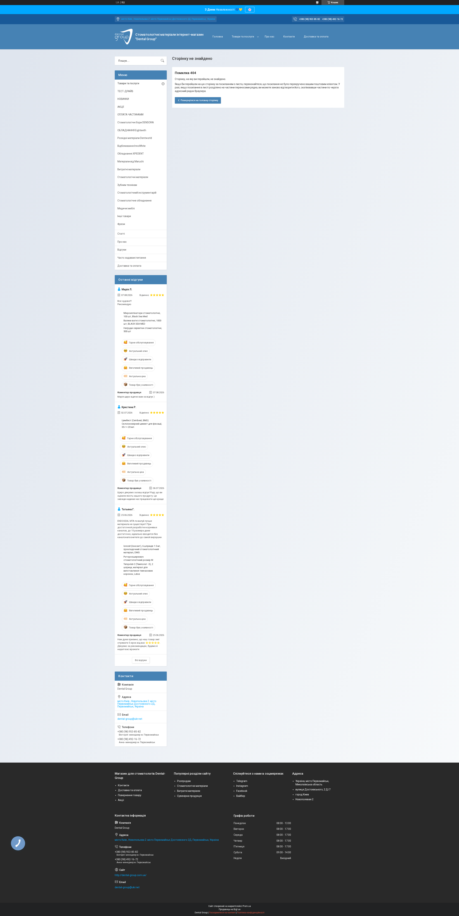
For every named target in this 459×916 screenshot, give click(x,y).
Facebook (241, 790)
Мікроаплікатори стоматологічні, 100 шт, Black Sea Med (142, 315)
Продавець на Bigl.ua (229, 909)
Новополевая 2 (304, 799)
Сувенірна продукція (189, 795)
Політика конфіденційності (250, 912)
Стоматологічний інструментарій (136, 192)
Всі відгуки (141, 660)
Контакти (289, 36)
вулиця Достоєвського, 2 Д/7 (312, 789)
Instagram (242, 785)
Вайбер (240, 795)
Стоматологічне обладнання (134, 200)
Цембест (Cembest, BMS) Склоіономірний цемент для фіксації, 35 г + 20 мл (142, 423)
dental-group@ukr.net (129, 718)
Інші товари (124, 216)
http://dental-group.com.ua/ (130, 875)
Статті (121, 233)
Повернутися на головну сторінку (199, 100)
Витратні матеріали (128, 169)
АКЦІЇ (120, 106)
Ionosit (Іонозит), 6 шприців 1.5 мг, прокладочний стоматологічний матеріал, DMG (142, 549)
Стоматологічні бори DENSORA (135, 122)
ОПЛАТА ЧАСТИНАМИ (130, 114)
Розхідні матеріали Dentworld (134, 138)
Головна (217, 36)
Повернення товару (129, 795)
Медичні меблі (126, 208)
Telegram (241, 781)
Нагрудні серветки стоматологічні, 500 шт (143, 330)
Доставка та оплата (316, 36)
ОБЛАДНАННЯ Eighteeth (131, 130)
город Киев (302, 794)
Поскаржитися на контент (222, 912)
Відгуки (121, 249)
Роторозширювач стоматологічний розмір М (138, 558)
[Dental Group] (124, 37)
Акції (121, 800)
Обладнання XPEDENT (130, 153)
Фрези (121, 224)
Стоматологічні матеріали (132, 177)
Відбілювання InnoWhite (131, 145)
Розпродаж (184, 781)
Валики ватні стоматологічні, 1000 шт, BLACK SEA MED (142, 322)
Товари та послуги (243, 36)
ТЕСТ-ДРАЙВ (125, 91)
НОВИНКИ (123, 98)
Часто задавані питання (131, 257)
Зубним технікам (127, 185)
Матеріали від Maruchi (130, 161)
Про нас (269, 36)
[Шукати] (162, 60)
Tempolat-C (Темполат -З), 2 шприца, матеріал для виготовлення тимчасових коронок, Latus (138, 569)
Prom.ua (247, 906)
